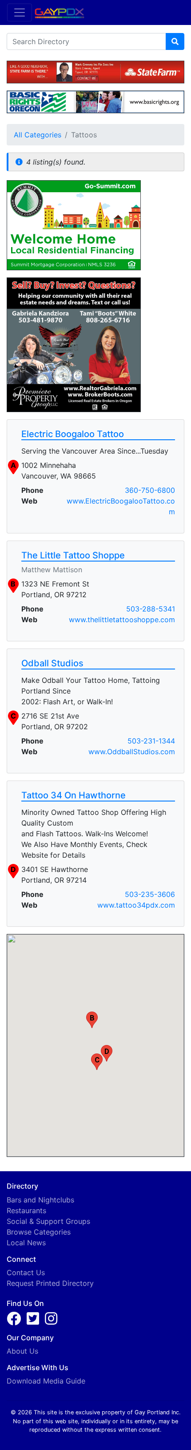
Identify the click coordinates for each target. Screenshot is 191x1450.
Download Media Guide (46, 1380)
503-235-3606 (150, 894)
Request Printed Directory (50, 1283)
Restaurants (26, 1210)
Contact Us (26, 1272)
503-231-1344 (151, 740)
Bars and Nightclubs (40, 1199)
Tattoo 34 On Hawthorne (73, 795)
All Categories (37, 134)
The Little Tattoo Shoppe (73, 555)
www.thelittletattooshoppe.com (122, 619)
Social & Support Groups (48, 1221)
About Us (22, 1351)
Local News (26, 1242)
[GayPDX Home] (63, 12)
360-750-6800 (150, 490)
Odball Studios (52, 663)
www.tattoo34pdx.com (136, 905)
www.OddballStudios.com (131, 751)
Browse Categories (39, 1231)
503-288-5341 (150, 608)
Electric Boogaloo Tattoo (72, 434)
